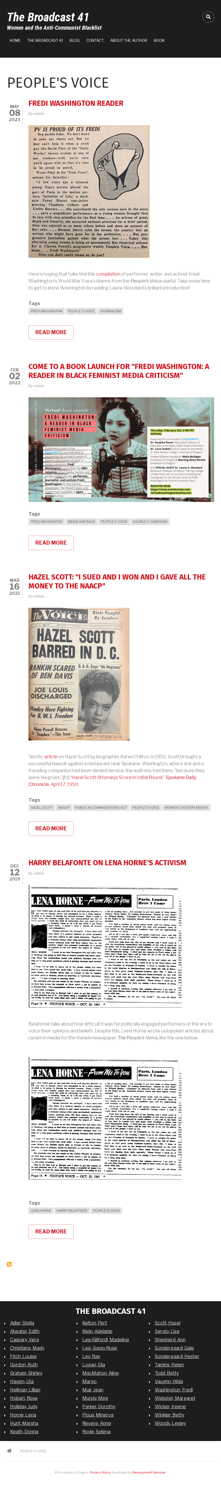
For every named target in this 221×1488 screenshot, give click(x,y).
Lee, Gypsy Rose (99, 1348)
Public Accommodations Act (101, 808)
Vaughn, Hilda (169, 1381)
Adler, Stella (22, 1323)
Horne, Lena (23, 1415)
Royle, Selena (96, 1431)
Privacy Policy (100, 1472)
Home (15, 40)
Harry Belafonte (72, 1211)
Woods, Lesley (170, 1423)
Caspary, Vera (24, 1339)
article (51, 756)
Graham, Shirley (26, 1373)
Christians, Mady (27, 1348)
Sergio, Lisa (167, 1331)
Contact (95, 40)
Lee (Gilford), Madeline (105, 1339)
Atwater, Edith (24, 1331)
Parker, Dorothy (98, 1406)
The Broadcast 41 (48, 17)
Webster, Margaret (175, 1398)
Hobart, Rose (24, 1398)
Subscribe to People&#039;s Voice (9, 1264)
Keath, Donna (24, 1431)
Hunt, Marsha (24, 1423)
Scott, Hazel (167, 1323)
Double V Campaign (150, 522)
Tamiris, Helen (169, 1364)
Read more (54, 334)
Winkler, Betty (169, 1415)
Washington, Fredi (174, 1390)
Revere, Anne (96, 1423)
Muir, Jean (92, 1390)
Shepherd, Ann (170, 1339)
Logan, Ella (93, 1364)
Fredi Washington (46, 311)
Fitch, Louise (23, 1356)
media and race (81, 522)
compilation (108, 274)
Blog (75, 40)
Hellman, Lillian (25, 1390)
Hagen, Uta (22, 1381)
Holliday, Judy (23, 1406)
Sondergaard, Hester (177, 1356)
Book (159, 40)
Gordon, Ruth (24, 1364)
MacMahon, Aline (100, 1373)
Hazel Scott (42, 808)
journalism (110, 311)
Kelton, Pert (94, 1323)
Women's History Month (186, 808)
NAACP (64, 808)
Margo (89, 1381)
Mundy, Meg (95, 1398)
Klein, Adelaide (97, 1331)
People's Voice (81, 311)
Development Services (148, 1472)
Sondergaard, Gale (174, 1348)
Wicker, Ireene (170, 1406)
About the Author (128, 40)
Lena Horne (41, 1211)
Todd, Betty (167, 1373)
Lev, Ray (91, 1356)
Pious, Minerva (97, 1415)
